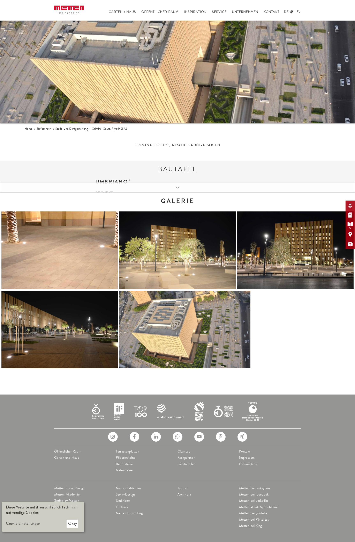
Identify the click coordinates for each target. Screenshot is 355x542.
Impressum (247, 457)
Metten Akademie (67, 494)
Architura (184, 494)
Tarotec (183, 488)
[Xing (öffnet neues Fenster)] (242, 437)
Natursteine (124, 470)
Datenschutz (248, 464)
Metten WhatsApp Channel (258, 507)
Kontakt (244, 451)
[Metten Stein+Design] (69, 10)
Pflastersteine (125, 457)
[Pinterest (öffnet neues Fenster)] (221, 437)
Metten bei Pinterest (254, 519)
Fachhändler (186, 464)
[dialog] (43, 517)
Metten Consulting (129, 513)
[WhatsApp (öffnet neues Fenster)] (177, 437)
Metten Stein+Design (69, 488)
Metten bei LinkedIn (253, 500)
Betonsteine (124, 464)
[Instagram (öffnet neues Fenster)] (113, 437)
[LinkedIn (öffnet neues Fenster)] (156, 437)
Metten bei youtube (253, 513)
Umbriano (123, 500)
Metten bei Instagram (254, 488)
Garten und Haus (66, 457)
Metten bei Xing (250, 525)
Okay (72, 523)
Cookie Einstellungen (23, 523)
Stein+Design (125, 494)
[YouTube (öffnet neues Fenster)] (199, 437)
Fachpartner (186, 457)
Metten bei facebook (254, 494)
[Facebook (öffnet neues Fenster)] (134, 437)
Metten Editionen (128, 488)
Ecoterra (122, 507)
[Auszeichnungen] (177, 411)
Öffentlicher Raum (67, 451)
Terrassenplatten (127, 451)
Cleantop (184, 451)
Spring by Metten (66, 500)
